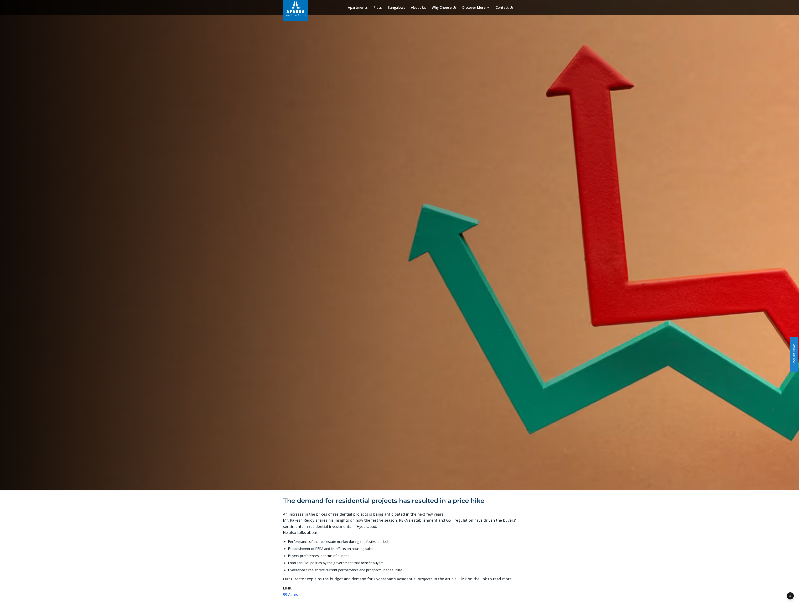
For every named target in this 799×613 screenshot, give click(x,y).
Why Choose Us (444, 7)
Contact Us (505, 7)
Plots (377, 7)
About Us (418, 7)
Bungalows (396, 7)
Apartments (358, 7)
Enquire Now (794, 354)
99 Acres (290, 594)
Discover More (474, 7)
